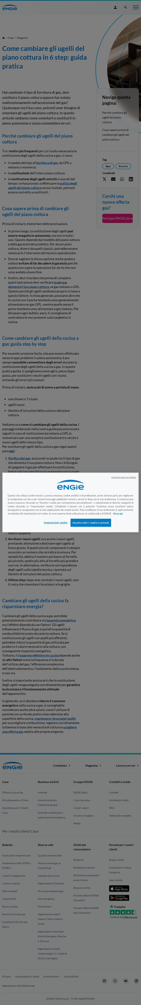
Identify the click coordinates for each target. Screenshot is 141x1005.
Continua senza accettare (123, 477)
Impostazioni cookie (55, 522)
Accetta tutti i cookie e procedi (91, 522)
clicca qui (118, 513)
